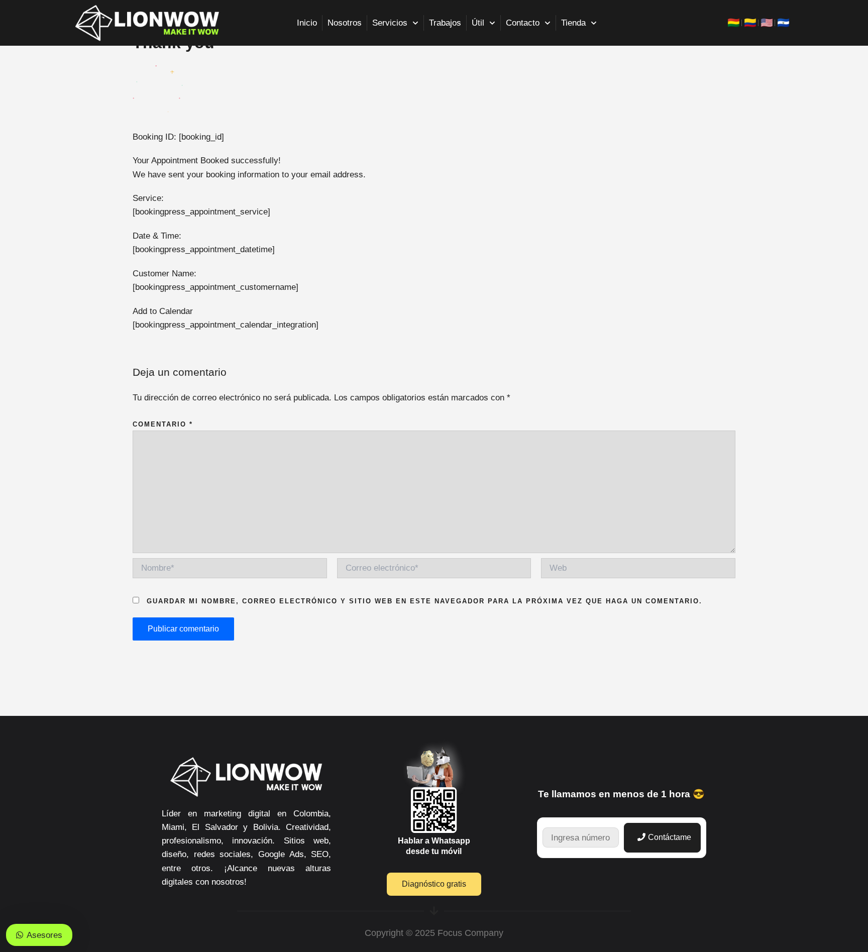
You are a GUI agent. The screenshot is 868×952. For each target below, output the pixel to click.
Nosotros (345, 23)
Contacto (522, 23)
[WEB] (638, 570)
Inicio (307, 23)
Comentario (163, 424)
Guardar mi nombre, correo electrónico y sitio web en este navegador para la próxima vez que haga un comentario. (424, 601)
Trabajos (445, 23)
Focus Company (470, 933)
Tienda (573, 23)
